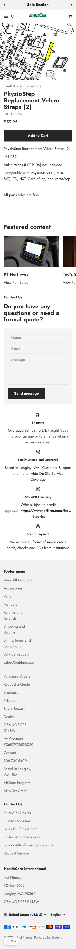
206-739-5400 (15, 760)
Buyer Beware (14, 708)
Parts (7, 596)
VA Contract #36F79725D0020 (18, 741)
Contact (10, 752)
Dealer (9, 716)
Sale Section (38, 4)
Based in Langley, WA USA (17, 771)
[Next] (71, 5)
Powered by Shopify (48, 937)
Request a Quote (17, 684)
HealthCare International (23, 86)
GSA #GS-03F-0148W (15, 727)
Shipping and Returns (14, 629)
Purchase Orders (17, 676)
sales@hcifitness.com (19, 665)
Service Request (16, 654)
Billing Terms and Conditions (17, 643)
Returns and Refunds (13, 615)
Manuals (10, 604)
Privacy (9, 700)
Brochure (11, 692)
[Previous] (4, 5)
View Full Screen (17, 282)
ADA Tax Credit (15, 791)
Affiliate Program (17, 782)
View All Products (18, 580)
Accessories (13, 588)
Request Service (16, 853)
